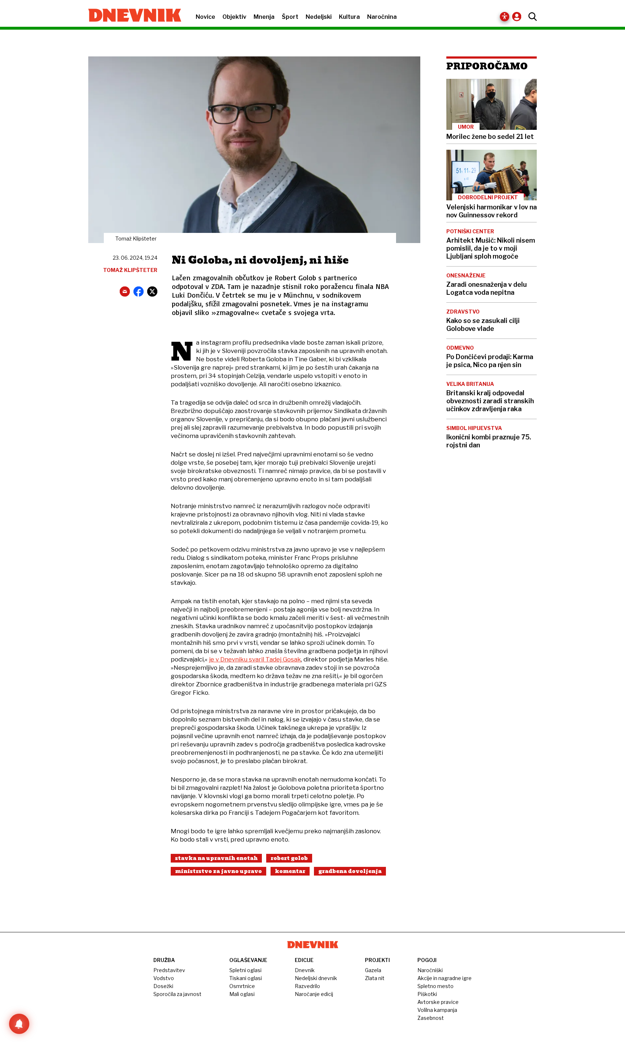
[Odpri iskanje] (531, 16)
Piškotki (427, 994)
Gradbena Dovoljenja (350, 871)
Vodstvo (163, 978)
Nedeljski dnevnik (316, 978)
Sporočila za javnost (177, 994)
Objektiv (234, 16)
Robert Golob (289, 858)
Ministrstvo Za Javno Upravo (218, 871)
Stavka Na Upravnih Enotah (216, 858)
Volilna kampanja (437, 1010)
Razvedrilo (307, 986)
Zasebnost (430, 1018)
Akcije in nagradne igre (444, 978)
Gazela (373, 970)
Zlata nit (374, 978)
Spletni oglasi (245, 970)
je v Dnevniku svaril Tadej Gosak (255, 659)
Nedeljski (319, 16)
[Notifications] (19, 1024)
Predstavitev (169, 970)
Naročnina (382, 16)
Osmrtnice (242, 986)
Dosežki (163, 986)
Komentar (290, 871)
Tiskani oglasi (245, 978)
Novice (205, 16)
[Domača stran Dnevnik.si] (131, 16)
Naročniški (430, 970)
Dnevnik (305, 970)
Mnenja (264, 16)
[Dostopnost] (504, 16)
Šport (290, 16)
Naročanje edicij (314, 994)
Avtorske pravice (438, 1002)
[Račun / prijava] (518, 16)
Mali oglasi (242, 994)
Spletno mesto (435, 986)
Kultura (349, 16)
